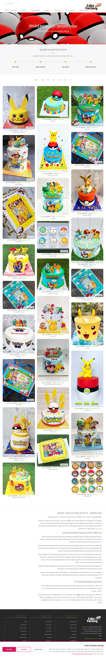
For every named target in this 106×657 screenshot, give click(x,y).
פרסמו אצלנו (23, 625)
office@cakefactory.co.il (91, 638)
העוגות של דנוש (87, 148)
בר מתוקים (74, 634)
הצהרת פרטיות (23, 628)
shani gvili (53, 102)
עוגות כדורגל (48, 631)
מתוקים (47, 10)
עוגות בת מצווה (73, 637)
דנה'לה (19, 108)
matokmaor (87, 283)
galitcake (53, 315)
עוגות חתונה (57, 10)
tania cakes (87, 324)
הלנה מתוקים (87, 106)
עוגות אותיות (48, 625)
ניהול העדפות (38, 649)
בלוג (5, 3)
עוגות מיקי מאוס (47, 634)
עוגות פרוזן (49, 637)
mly (87, 241)
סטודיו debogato (87, 379)
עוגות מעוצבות (85, 627)
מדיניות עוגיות (23, 631)
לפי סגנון (23, 10)
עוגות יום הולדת (70, 10)
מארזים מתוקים (73, 621)
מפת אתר (24, 640)
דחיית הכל (24, 649)
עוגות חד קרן (48, 628)
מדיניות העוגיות (78, 654)
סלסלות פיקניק (73, 625)
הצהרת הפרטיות (87, 654)
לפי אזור (13, 10)
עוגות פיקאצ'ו (64, 600)
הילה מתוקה (53, 360)
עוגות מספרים (48, 621)
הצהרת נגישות (23, 637)
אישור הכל (9, 649)
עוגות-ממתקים (73, 640)
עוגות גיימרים (98, 528)
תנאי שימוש (23, 634)
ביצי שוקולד (48, 640)
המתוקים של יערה (19, 158)
